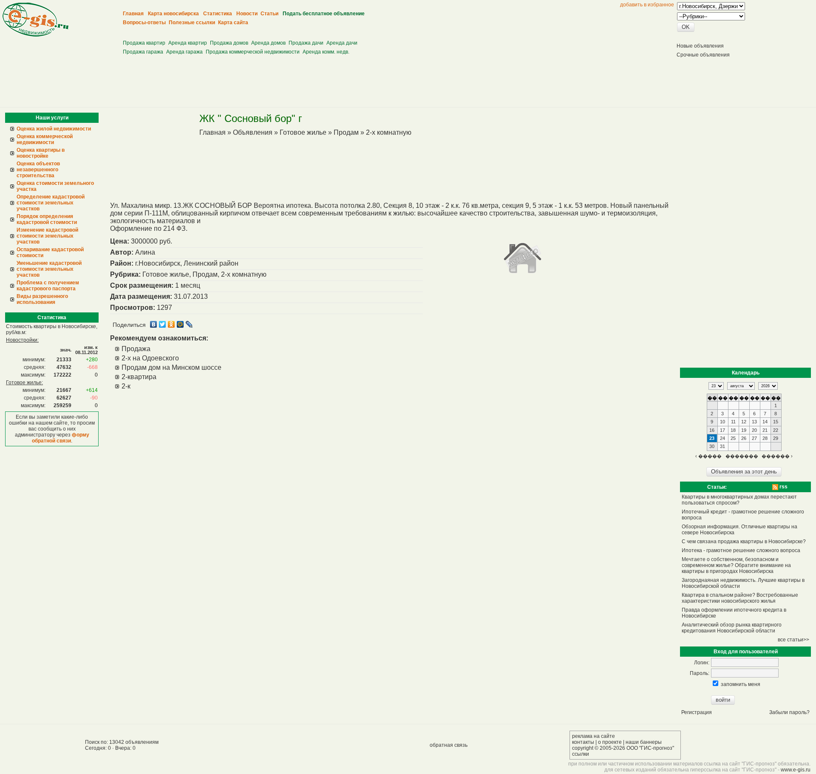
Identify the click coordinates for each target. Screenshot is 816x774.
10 (722, 421)
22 (775, 430)
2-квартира (139, 376)
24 (722, 438)
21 (765, 430)
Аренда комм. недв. (326, 52)
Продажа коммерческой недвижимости (253, 52)
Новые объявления (700, 46)
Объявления (252, 132)
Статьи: (717, 487)
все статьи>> (793, 640)
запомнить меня (740, 684)
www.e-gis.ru (795, 770)
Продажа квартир (144, 43)
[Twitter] (162, 324)
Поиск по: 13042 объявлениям (122, 742)
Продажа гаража (143, 52)
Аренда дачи (341, 43)
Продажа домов (229, 43)
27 (754, 438)
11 (733, 421)
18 (733, 430)
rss (783, 487)
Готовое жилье (303, 132)
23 (711, 438)
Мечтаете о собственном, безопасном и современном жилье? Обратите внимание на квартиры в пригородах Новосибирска (736, 565)
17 (722, 430)
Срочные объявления (703, 55)
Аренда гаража (184, 52)
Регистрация (696, 712)
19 (743, 430)
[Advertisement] (279, 30)
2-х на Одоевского (150, 358)
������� (741, 456)
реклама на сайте (593, 736)
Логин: (701, 663)
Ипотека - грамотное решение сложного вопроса (741, 550)
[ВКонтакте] (153, 324)
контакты (583, 742)
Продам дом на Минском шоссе (171, 367)
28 (765, 438)
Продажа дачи (306, 43)
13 (754, 421)
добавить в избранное (647, 5)
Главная (212, 132)
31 (722, 446)
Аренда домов (268, 43)
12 (743, 421)
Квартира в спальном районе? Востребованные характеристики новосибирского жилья (740, 598)
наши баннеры (644, 742)
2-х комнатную (388, 132)
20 (754, 430)
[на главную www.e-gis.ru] (35, 35)
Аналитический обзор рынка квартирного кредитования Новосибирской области (732, 628)
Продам (346, 132)
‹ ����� (708, 456)
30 (711, 446)
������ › (777, 456)
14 (765, 421)
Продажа (136, 348)
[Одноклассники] (171, 324)
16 (711, 430)
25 (733, 438)
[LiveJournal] (189, 324)
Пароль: (699, 673)
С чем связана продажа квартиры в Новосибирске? (744, 541)
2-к (126, 386)
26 (743, 438)
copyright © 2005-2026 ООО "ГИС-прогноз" (623, 748)
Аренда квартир (187, 43)
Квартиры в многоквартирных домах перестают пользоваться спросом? (739, 500)
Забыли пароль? (789, 712)
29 (775, 438)
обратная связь (449, 745)
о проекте (610, 742)
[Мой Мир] (180, 324)
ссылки (580, 754)
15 (775, 421)
